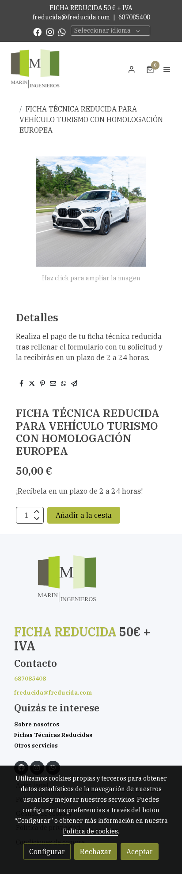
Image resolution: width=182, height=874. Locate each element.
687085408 (134, 17)
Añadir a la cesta (84, 515)
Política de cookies (90, 831)
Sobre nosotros (36, 724)
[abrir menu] (167, 69)
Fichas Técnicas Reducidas (53, 735)
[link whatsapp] (62, 31)
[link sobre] (91, 584)
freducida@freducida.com (71, 17)
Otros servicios (36, 745)
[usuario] (132, 69)
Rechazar (95, 851)
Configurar (47, 851)
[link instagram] (50, 31)
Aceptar (139, 851)
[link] (35, 69)
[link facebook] (37, 31)
